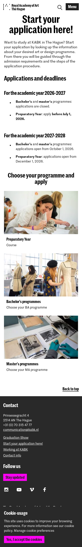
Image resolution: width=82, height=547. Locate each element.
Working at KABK (15, 449)
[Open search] (59, 6)
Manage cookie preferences (34, 531)
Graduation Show (15, 437)
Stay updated (15, 477)
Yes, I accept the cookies (24, 539)
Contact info (12, 455)
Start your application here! (23, 443)
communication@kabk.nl (21, 429)
